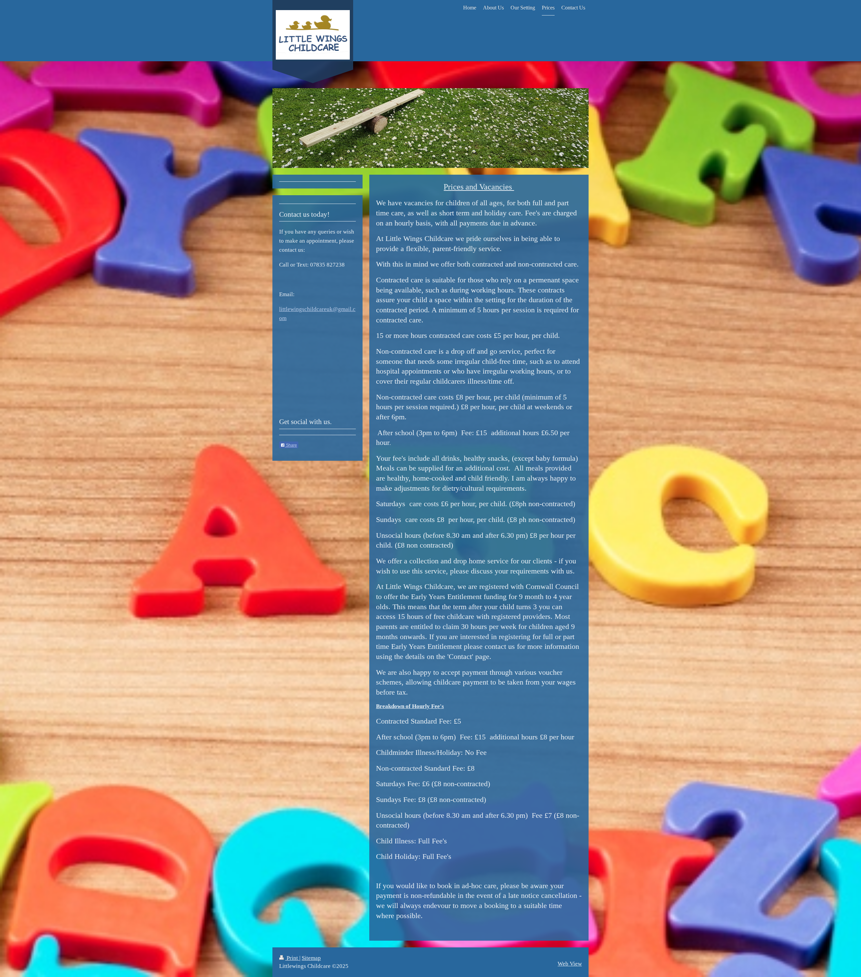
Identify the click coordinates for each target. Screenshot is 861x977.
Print (292, 958)
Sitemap (311, 958)
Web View (570, 964)
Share (291, 445)
